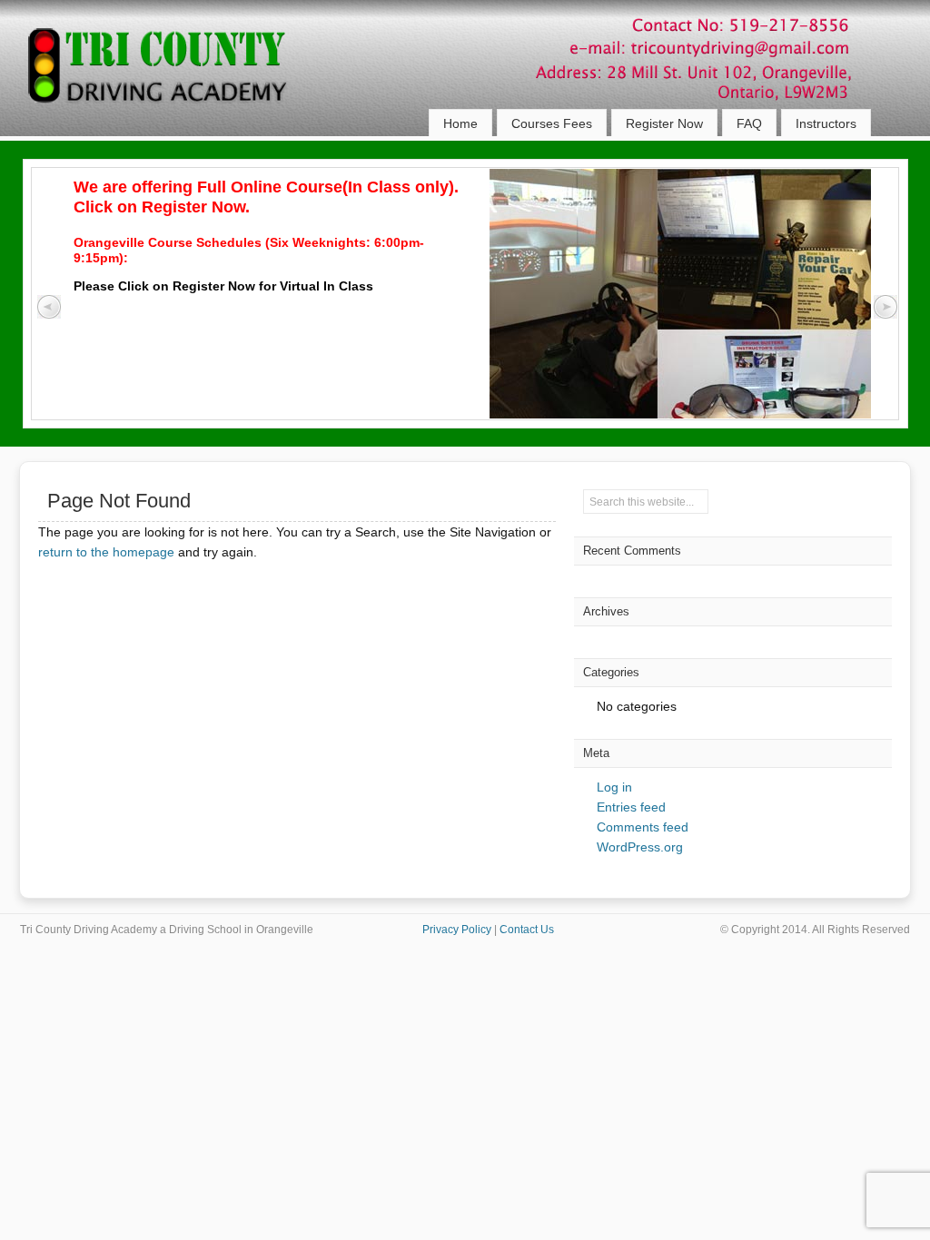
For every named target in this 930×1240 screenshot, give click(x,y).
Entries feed (631, 807)
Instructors (826, 123)
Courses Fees (551, 123)
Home (460, 123)
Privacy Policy (456, 929)
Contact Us (527, 929)
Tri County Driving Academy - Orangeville (179, 81)
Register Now (664, 123)
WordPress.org (640, 847)
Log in (614, 787)
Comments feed (642, 827)
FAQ (749, 123)
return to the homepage (106, 552)
